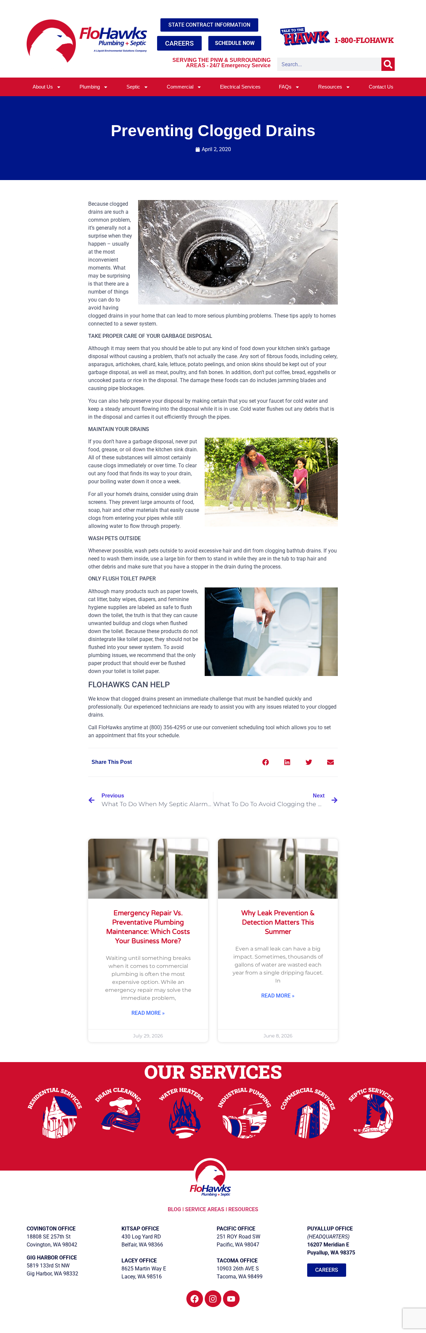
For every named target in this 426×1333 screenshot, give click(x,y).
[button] (265, 762)
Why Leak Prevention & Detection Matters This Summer (278, 922)
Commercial (180, 87)
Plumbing (90, 87)
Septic (133, 87)
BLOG (175, 1209)
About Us (43, 87)
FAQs (285, 87)
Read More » (148, 1013)
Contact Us (381, 87)
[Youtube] (231, 1298)
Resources (330, 87)
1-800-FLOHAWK (364, 40)
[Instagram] (213, 1298)
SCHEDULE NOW (235, 43)
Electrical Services (240, 87)
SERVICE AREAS (204, 1209)
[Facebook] (194, 1298)
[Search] (388, 64)
